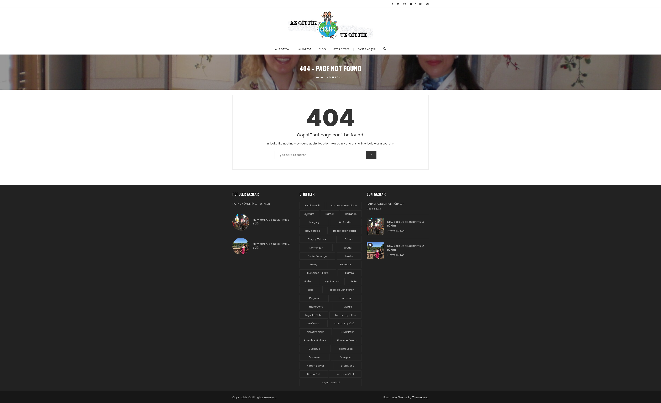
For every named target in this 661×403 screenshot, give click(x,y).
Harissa (308, 281)
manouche (316, 306)
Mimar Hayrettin (345, 315)
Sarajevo (314, 357)
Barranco (351, 214)
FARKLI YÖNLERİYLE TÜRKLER (251, 204)
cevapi (347, 247)
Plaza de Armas (347, 340)
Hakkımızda (304, 49)
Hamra (349, 273)
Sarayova (346, 357)
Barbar (330, 214)
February (345, 264)
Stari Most (347, 365)
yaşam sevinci (331, 382)
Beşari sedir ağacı (344, 231)
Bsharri (349, 239)
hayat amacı (332, 281)
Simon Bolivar (315, 365)
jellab (310, 290)
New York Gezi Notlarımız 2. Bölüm (271, 246)
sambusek (346, 349)
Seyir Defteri (341, 49)
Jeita (353, 281)
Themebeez (420, 397)
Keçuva (314, 298)
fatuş (313, 264)
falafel (349, 256)
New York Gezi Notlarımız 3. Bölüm (271, 221)
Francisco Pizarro (318, 273)
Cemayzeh (316, 247)
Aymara (309, 214)
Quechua (314, 349)
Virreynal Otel (345, 374)
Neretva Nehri (315, 332)
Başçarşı (314, 222)
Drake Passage (317, 256)
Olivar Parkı (347, 332)
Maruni (348, 306)
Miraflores (313, 323)
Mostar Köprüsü (344, 323)
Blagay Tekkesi (317, 239)
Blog (322, 49)
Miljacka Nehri (313, 315)
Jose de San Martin (342, 290)
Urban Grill (313, 374)
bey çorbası (312, 231)
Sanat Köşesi (367, 49)
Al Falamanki (312, 205)
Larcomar (346, 298)
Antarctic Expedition (344, 205)
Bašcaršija (345, 222)
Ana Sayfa (282, 49)
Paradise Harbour (315, 340)
